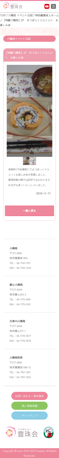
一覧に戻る (29, 210)
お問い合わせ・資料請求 (29, 396)
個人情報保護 (29, 406)
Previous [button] (8, 110)
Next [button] (50, 110)
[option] (29, 111)
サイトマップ (29, 415)
